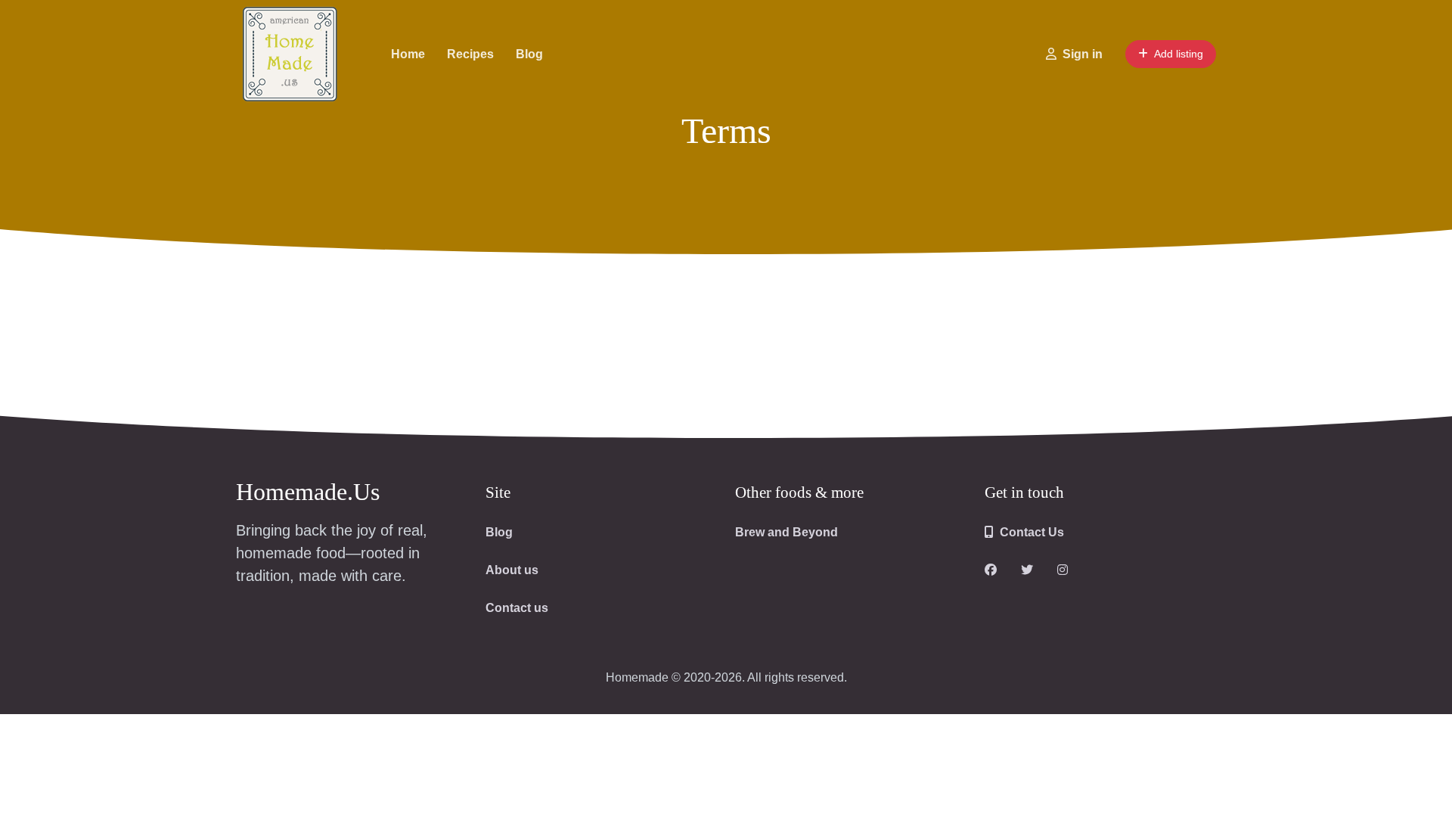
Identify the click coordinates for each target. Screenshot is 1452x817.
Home (408, 54)
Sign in (1083, 54)
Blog (529, 54)
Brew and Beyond (786, 532)
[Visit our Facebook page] (991, 570)
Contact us (517, 607)
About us (512, 570)
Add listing (1178, 54)
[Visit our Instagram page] (1062, 570)
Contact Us (1032, 532)
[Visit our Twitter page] (1027, 570)
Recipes (470, 54)
